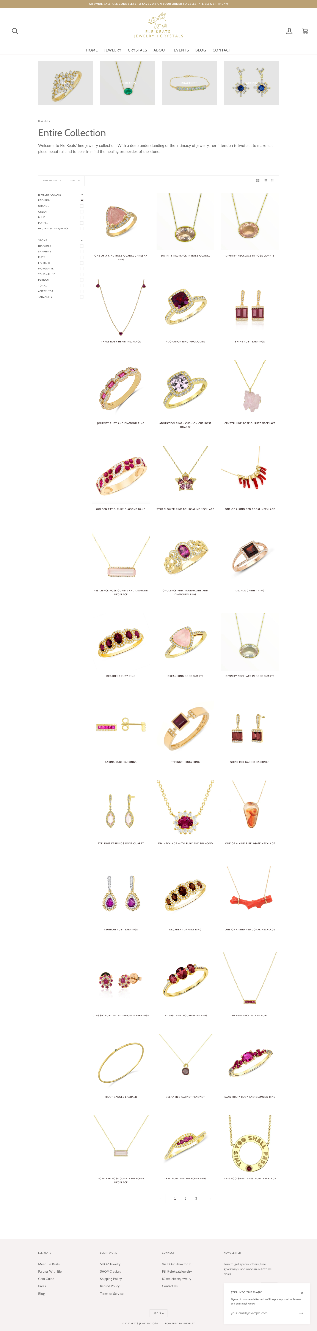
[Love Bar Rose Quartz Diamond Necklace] (121, 1144)
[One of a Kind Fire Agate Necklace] (250, 809)
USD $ (157, 1313)
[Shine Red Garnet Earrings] (250, 728)
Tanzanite (45, 296)
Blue (41, 217)
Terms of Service (112, 1293)
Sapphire (44, 251)
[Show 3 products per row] (265, 181)
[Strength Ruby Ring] (185, 728)
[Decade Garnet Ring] (250, 556)
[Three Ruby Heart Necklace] (121, 307)
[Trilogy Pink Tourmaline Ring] (185, 981)
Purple (43, 222)
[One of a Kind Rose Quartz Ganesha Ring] (121, 221)
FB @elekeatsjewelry (177, 1271)
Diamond (44, 245)
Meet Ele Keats (49, 1264)
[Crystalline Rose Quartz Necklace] (250, 389)
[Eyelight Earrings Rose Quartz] (121, 809)
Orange (43, 205)
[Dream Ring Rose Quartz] (185, 642)
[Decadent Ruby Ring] (121, 642)
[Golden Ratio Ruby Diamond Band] (121, 475)
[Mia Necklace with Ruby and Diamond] (185, 809)
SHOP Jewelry (110, 1264)
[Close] (303, 1290)
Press (42, 1286)
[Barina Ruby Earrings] (121, 728)
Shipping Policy (111, 1279)
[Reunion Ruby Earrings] (121, 895)
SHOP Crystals (110, 1271)
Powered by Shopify (180, 1323)
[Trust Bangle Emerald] (121, 1063)
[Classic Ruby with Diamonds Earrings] (121, 981)
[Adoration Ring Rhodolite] (185, 307)
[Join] (297, 1313)
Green (42, 211)
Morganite (46, 268)
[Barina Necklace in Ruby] (250, 981)
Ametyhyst (45, 291)
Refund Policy (110, 1286)
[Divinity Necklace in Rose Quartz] (185, 221)
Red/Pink (44, 200)
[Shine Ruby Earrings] (250, 307)
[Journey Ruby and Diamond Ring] (121, 389)
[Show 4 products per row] (274, 181)
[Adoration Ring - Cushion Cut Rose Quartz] (185, 389)
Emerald (44, 262)
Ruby (41, 257)
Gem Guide (46, 1279)
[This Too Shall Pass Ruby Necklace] (250, 1144)
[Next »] (211, 1198)
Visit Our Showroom (176, 1264)
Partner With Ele (50, 1271)
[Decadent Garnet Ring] (185, 895)
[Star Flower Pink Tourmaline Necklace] (185, 475)
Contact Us (170, 1286)
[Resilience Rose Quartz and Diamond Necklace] (121, 556)
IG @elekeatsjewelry (176, 1279)
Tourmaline (46, 274)
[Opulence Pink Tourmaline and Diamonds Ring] (185, 556)
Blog (41, 1293)
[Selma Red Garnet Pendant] (185, 1063)
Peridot (44, 279)
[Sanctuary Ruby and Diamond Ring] (250, 1063)
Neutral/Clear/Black (53, 228)
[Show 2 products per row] (258, 181)
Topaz (42, 285)
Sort (74, 180)
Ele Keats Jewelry (138, 1323)
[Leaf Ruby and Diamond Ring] (185, 1144)
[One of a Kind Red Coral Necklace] (250, 475)
